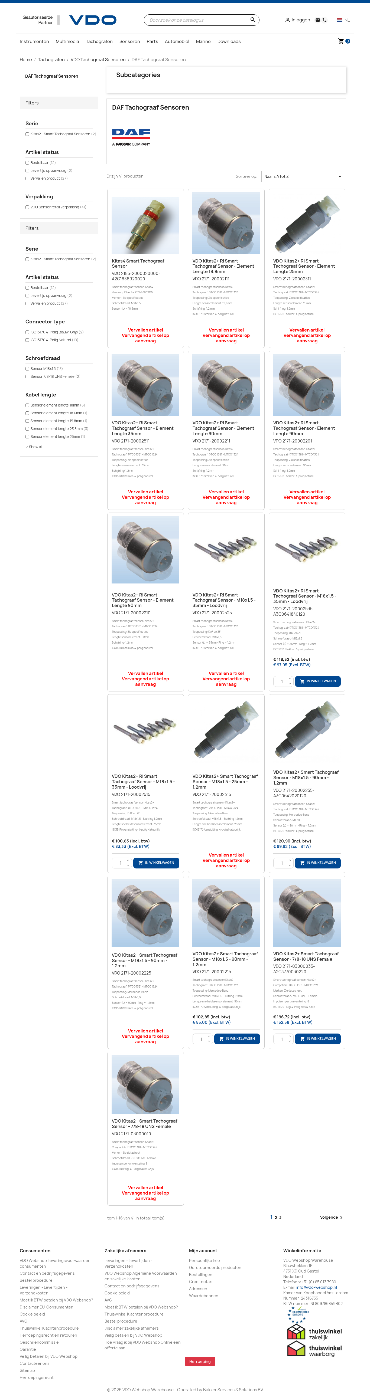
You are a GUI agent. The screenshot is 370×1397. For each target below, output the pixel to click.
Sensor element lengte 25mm (58, 436)
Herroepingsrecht (37, 1377)
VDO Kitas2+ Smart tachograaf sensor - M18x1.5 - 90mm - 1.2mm (306, 777)
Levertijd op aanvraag (52, 170)
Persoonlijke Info (204, 1260)
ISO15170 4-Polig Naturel (55, 339)
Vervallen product (49, 178)
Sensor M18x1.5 (47, 368)
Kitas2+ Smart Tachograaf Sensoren (63, 134)
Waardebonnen (203, 1295)
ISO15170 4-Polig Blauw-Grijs (57, 332)
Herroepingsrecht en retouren (48, 1335)
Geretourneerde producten (215, 1267)
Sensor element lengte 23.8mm (60, 428)
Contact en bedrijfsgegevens (47, 1273)
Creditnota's (200, 1281)
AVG (23, 1321)
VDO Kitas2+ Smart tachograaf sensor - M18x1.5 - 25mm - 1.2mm (225, 781)
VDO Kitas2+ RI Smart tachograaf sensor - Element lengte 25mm (304, 266)
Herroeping (200, 1361)
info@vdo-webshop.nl (316, 1287)
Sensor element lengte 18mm (58, 405)
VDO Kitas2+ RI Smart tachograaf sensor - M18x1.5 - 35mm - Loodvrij (224, 600)
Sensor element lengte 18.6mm (59, 413)
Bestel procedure (36, 1280)
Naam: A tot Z (303, 176)
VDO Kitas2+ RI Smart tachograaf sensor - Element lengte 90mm (223, 428)
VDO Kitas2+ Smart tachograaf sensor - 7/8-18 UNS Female (306, 956)
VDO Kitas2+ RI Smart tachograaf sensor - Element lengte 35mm (143, 428)
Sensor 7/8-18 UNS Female (56, 376)
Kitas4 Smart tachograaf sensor (138, 263)
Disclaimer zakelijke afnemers (132, 1328)
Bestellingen (200, 1274)
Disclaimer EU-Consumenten (46, 1307)
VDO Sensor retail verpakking (59, 207)
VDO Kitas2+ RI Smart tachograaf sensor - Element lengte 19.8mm (223, 266)
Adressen (198, 1288)
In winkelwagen (318, 681)
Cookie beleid (32, 1314)
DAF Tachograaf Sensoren (51, 76)
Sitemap (27, 1370)
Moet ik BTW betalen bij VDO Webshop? (56, 1300)
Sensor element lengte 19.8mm (59, 420)
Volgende (332, 1217)
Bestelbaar (43, 162)
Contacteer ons (35, 1363)
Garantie (28, 1349)
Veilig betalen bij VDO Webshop (48, 1356)
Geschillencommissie (39, 1342)
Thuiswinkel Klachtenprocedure (49, 1328)
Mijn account (203, 1251)
